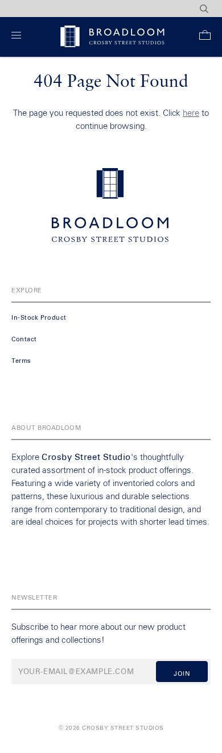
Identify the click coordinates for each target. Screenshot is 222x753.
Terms (21, 361)
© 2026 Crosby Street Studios (111, 728)
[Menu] (18, 37)
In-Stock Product (39, 318)
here (191, 113)
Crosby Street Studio (86, 457)
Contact (24, 339)
